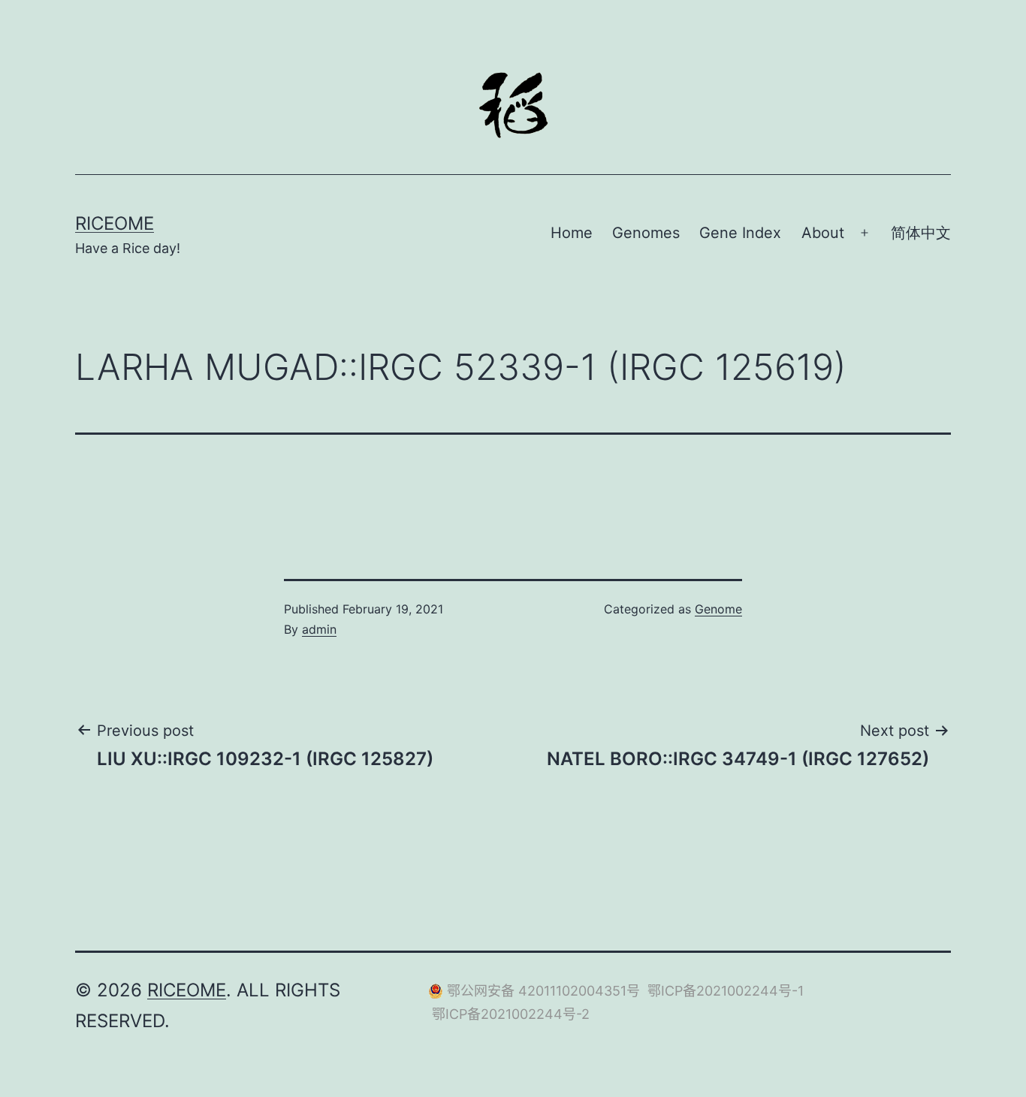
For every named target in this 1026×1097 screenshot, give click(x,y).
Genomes (646, 233)
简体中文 (921, 233)
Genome (718, 608)
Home (572, 233)
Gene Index (740, 233)
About (822, 233)
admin (319, 629)
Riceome (114, 223)
